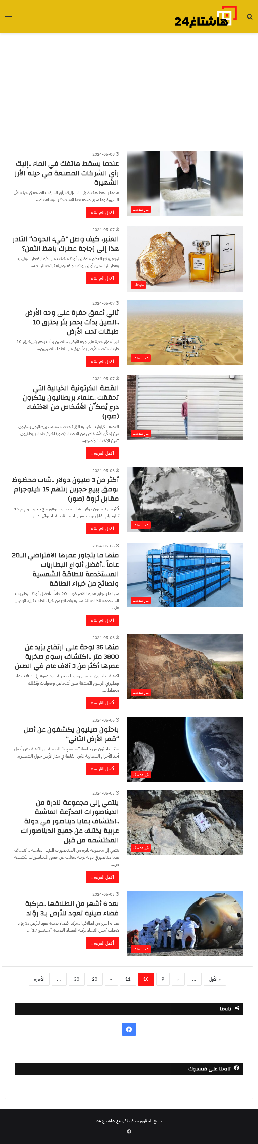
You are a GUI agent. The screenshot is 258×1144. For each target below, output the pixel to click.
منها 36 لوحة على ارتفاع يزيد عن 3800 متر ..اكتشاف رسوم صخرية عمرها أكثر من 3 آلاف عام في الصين (67, 656)
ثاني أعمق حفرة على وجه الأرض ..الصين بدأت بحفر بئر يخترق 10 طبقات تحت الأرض (72, 322)
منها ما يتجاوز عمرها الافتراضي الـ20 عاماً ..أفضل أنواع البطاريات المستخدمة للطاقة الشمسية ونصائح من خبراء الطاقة (65, 569)
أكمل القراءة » (102, 212)
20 (94, 979)
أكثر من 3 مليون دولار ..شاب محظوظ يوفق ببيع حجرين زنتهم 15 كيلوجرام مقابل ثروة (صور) (65, 489)
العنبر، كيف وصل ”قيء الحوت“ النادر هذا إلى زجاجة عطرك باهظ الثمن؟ (66, 244)
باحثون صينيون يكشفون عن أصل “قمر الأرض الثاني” (71, 734)
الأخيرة (39, 979)
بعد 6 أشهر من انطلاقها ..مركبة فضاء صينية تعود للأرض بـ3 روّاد (72, 908)
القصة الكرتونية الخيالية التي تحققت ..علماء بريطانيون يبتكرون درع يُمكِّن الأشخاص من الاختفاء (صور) (71, 402)
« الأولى (215, 979)
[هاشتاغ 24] (206, 16)
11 (128, 979)
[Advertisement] (129, 87)
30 (76, 979)
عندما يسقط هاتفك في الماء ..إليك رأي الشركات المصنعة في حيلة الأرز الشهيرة (67, 173)
